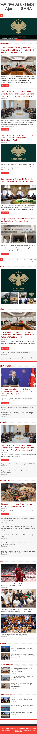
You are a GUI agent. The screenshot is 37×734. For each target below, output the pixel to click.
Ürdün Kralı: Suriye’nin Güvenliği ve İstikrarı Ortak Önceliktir (17, 358)
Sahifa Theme (5, 728)
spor (1, 562)
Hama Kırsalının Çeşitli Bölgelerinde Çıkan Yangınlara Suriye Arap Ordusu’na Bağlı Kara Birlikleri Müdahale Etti (22, 685)
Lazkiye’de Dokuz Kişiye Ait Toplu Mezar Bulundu (16, 15)
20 (21, 259)
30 (24, 259)
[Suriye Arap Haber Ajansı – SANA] (18, 6)
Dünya (2, 310)
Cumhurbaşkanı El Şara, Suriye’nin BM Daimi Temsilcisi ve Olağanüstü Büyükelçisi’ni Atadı (17, 137)
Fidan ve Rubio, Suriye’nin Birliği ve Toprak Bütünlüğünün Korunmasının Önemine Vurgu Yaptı (16, 391)
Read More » (5, 85)
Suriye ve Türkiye (5, 366)
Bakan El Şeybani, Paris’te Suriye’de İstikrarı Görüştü (15, 352)
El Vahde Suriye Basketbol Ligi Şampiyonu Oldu (14, 634)
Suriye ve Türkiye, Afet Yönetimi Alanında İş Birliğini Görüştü (17, 407)
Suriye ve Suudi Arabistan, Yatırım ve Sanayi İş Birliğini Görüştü (18, 464)
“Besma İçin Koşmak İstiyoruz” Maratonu (21, 712)
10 (17, 259)
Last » (31, 261)
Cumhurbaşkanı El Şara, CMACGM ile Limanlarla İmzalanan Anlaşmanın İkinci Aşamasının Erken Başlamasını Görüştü (17, 93)
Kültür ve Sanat (5, 481)
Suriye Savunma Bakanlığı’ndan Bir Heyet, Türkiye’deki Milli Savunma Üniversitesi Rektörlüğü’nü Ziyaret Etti (18, 50)
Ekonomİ (3, 423)
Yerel (2, 267)
